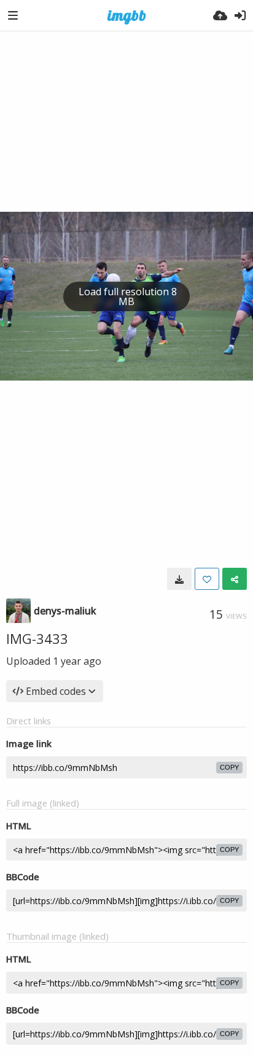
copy (229, 767)
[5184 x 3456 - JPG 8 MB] (179, 579)
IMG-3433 (37, 638)
